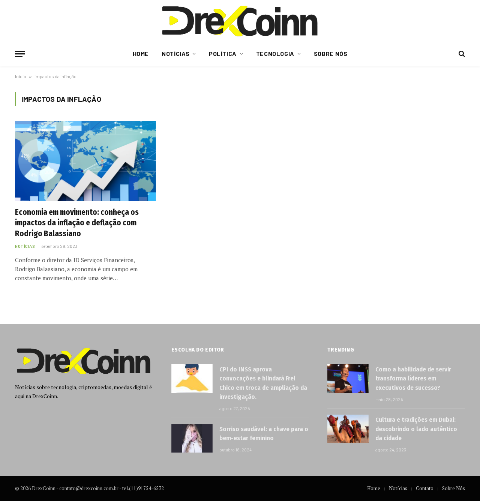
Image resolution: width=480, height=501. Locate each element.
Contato (425, 488)
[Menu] (20, 53)
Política (223, 53)
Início (20, 76)
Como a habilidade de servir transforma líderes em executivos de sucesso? (413, 378)
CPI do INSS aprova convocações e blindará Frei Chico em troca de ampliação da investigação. (263, 383)
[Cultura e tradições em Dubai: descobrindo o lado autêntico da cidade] (348, 429)
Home (141, 53)
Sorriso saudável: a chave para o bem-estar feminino (263, 433)
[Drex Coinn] (240, 20)
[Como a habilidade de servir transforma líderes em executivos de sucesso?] (348, 378)
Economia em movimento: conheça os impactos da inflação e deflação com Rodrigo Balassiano (77, 222)
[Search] (461, 53)
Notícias (175, 53)
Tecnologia (275, 53)
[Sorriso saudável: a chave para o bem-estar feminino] (192, 438)
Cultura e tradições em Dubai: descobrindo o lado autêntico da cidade (416, 429)
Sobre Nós (331, 53)
